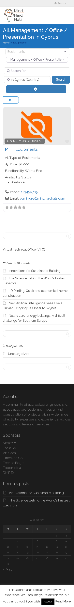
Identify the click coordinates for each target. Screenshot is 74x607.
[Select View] (11, 100)
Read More (63, 601)
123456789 (29, 192)
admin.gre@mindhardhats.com (42, 198)
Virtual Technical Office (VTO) (24, 249)
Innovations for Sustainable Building (35, 271)
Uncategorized (18, 354)
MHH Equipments (21, 149)
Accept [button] (48, 601)
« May (7, 569)
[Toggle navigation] (66, 15)
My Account (60, 3)
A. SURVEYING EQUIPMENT (25, 141)
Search (63, 79)
